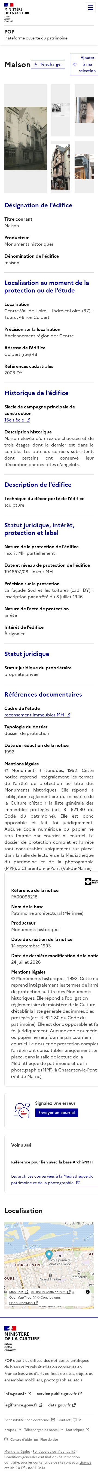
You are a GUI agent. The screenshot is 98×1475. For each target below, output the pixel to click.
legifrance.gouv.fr (20, 1405)
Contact (64, 1420)
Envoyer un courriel (56, 1113)
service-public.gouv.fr (57, 1394)
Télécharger (51, 64)
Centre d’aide (21, 1439)
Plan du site (49, 1439)
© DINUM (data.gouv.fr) (48, 1291)
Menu (90, 7)
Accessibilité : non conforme (26, 1420)
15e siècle (14, 420)
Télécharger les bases (40, 1429)
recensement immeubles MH (34, 715)
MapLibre (16, 1291)
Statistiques (75, 1429)
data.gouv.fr (59, 1405)
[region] (49, 1265)
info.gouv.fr (15, 1394)
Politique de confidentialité (54, 1451)
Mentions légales (17, 1451)
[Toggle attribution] (87, 1292)
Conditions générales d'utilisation (30, 1457)
